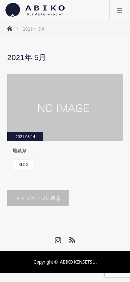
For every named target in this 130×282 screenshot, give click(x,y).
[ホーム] (9, 26)
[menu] (119, 10)
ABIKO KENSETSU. (78, 262)
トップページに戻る (38, 198)
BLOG (23, 164)
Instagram (57, 238)
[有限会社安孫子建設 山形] (35, 10)
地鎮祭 (20, 150)
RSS (71, 238)
